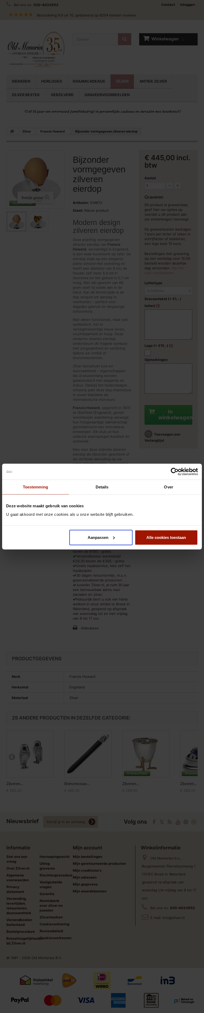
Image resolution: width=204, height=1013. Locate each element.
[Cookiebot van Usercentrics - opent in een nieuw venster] (174, 472)
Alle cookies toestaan (166, 537)
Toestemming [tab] (35, 487)
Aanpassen (98, 537)
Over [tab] (168, 487)
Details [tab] (102, 487)
